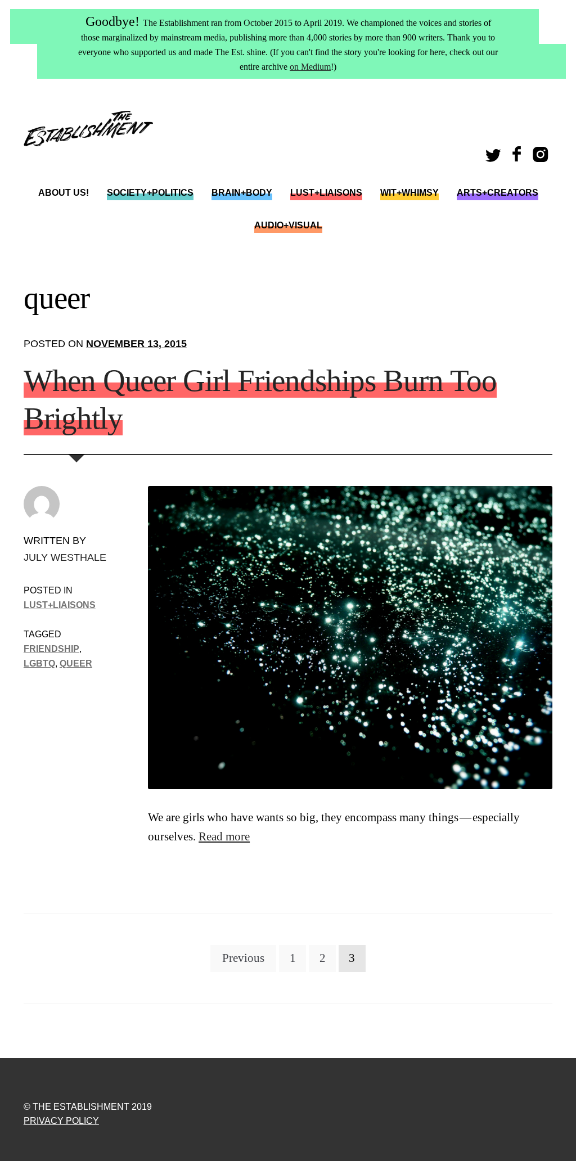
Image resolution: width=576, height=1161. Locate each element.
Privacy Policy (61, 1121)
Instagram (542, 158)
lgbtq (39, 663)
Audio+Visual (288, 225)
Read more (224, 836)
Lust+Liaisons (326, 192)
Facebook (518, 158)
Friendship (51, 649)
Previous (243, 958)
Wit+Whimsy (409, 192)
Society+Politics (150, 192)
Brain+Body (242, 192)
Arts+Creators (497, 192)
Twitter (495, 158)
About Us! (63, 192)
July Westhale (65, 557)
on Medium (310, 66)
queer (76, 663)
